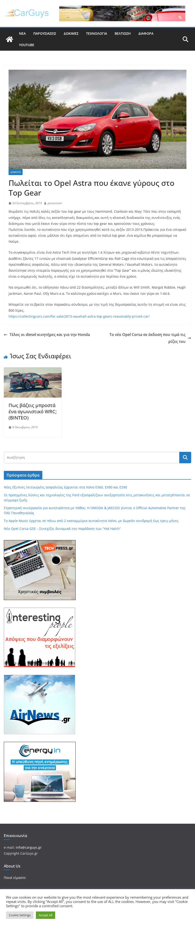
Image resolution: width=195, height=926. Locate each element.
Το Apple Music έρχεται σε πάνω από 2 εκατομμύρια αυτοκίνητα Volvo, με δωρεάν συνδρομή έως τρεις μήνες (91, 520)
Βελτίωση (123, 33)
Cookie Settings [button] (20, 915)
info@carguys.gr (29, 847)
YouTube (26, 45)
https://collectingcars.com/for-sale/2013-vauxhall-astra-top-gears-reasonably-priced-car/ (79, 316)
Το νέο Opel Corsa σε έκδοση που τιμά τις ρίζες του (147, 338)
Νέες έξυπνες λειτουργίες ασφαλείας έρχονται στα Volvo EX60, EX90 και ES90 (65, 487)
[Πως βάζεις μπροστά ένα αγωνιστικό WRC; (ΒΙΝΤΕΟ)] (33, 370)
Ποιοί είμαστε (15, 877)
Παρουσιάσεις (44, 33)
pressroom (55, 203)
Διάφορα (145, 33)
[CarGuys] (9, 39)
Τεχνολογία (96, 33)
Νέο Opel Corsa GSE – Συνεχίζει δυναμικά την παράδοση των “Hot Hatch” (62, 528)
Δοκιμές (71, 33)
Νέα (22, 33)
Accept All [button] (45, 915)
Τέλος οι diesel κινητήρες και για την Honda (50, 334)
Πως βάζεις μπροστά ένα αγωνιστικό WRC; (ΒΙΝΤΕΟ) (33, 411)
